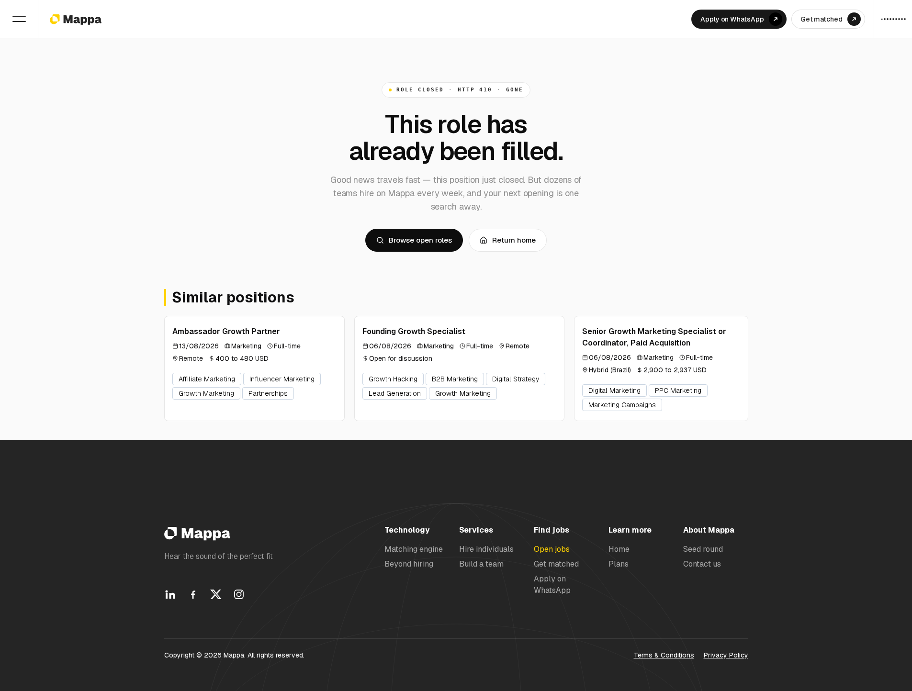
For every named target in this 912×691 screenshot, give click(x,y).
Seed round (703, 549)
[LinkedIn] (170, 594)
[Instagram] (239, 594)
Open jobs (552, 549)
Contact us (702, 564)
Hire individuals (486, 549)
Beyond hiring (408, 564)
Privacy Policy (726, 655)
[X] (216, 594)
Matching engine (413, 549)
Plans (618, 564)
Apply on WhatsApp (552, 584)
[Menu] (19, 19)
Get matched (556, 564)
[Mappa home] (75, 19)
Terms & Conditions (664, 655)
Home (619, 549)
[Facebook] (193, 594)
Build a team (481, 564)
